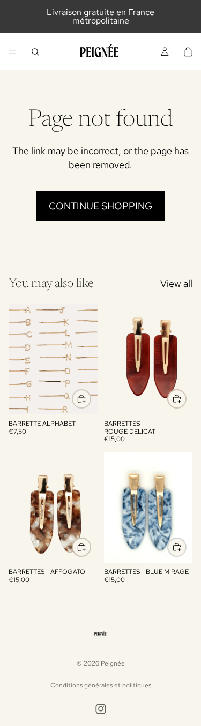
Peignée (113, 663)
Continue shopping (100, 206)
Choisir (90, 399)
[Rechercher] (35, 52)
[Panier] (188, 52)
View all (176, 283)
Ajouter (186, 399)
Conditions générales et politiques (100, 685)
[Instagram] (100, 708)
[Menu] (12, 52)
